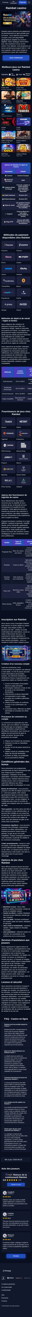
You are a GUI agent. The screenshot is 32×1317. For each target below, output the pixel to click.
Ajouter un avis (16, 1184)
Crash (20, 74)
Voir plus (16, 1256)
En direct (13, 74)
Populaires (5, 74)
